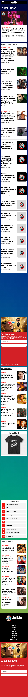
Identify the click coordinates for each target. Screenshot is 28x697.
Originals (14, 635)
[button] (3, 2)
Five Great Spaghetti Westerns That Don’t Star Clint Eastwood (8, 548)
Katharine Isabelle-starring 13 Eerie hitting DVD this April (8, 252)
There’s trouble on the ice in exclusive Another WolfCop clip (8, 131)
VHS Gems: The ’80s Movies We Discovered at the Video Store (8, 570)
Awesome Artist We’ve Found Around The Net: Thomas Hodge (7, 84)
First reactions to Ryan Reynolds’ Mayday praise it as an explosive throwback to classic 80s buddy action (8, 412)
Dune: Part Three (11, 511)
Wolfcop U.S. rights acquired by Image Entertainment (8, 203)
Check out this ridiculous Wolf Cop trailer (8, 265)
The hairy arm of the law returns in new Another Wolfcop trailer (7, 145)
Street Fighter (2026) (12, 515)
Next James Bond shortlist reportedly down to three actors (7, 375)
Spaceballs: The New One (13, 532)
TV (14, 629)
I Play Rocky (9, 536)
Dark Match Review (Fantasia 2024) (8, 70)
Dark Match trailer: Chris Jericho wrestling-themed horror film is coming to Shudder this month (13, 31)
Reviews (14, 631)
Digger (8, 507)
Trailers (14, 633)
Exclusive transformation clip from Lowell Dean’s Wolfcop (8, 176)
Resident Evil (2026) (11, 518)
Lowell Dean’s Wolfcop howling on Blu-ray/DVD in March (8, 190)
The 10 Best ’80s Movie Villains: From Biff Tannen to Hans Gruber (8, 591)
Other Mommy (10, 522)
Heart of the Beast (11, 529)
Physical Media (14, 639)
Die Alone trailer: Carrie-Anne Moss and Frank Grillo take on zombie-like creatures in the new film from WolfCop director (8, 55)
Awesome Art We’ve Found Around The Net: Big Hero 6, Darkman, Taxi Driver (7, 160)
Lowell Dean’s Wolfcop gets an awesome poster (7, 239)
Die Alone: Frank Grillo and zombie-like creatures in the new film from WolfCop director (8, 100)
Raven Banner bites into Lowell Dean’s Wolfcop (8, 227)
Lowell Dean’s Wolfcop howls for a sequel (8, 215)
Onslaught (9, 525)
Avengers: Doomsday (12, 504)
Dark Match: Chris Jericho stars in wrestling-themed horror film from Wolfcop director (8, 116)
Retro (14, 637)
